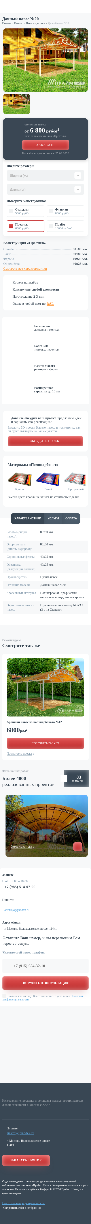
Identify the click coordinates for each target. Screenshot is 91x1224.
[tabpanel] (45, 687)
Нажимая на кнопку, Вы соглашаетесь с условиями (42, 997)
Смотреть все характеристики (25, 268)
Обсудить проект (45, 441)
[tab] (27, 518)
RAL (50, 303)
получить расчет (45, 743)
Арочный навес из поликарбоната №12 (34, 722)
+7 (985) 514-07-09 (20, 887)
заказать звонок (26, 1160)
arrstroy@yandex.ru (16, 910)
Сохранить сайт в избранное (22, 1207)
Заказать (45, 145)
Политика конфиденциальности (23, 1203)
